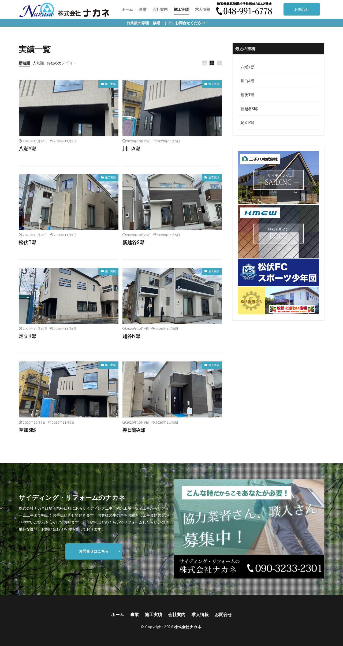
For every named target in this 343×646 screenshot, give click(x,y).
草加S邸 (27, 430)
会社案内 (160, 9)
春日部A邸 (133, 430)
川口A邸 (131, 148)
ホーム (127, 9)
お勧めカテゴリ (60, 63)
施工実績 (181, 9)
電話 (220, 9)
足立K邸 (27, 336)
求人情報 (202, 9)
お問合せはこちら (94, 551)
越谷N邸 (131, 336)
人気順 (38, 63)
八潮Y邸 (27, 148)
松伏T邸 (27, 242)
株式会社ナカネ (188, 626)
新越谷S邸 (133, 242)
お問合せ (301, 9)
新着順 (24, 63)
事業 (143, 9)
